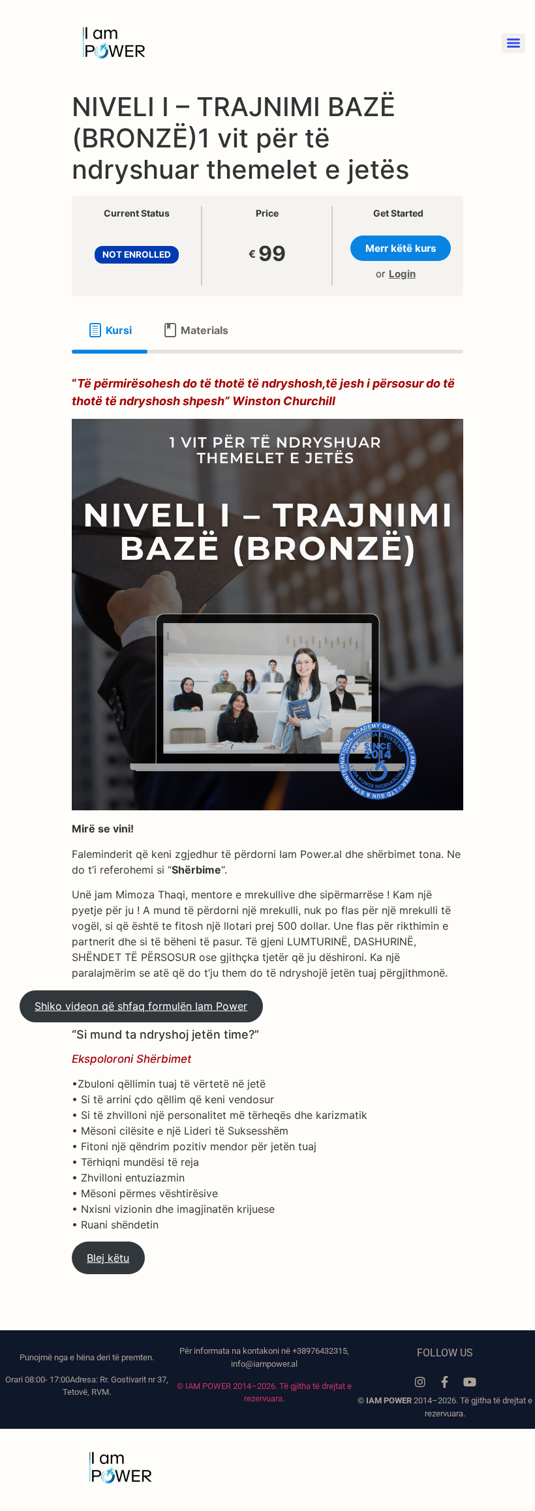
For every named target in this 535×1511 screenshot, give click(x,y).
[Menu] (513, 43)
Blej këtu (108, 1257)
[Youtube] (470, 1382)
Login (402, 273)
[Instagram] (420, 1382)
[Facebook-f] (445, 1382)
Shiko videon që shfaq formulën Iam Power (141, 1006)
